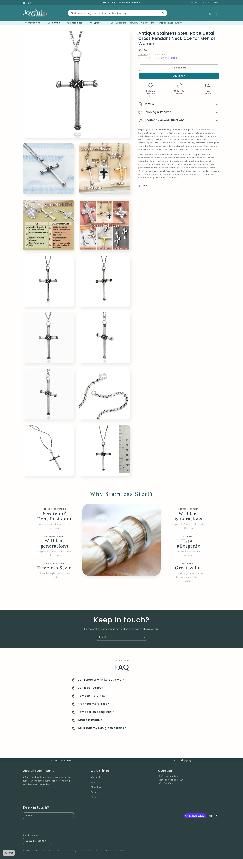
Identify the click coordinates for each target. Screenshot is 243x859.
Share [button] (145, 185)
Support (206, 3)
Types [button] (96, 22)
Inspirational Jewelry (170, 22)
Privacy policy (70, 851)
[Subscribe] (143, 637)
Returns (95, 792)
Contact (215, 3)
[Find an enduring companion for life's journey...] (164, 13)
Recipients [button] (76, 22)
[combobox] (117, 12)
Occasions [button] (34, 22)
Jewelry (134, 22)
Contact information (121, 851)
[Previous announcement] (83, 2)
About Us (96, 777)
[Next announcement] (160, 2)
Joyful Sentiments (38, 851)
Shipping (142, 54)
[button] (216, 13)
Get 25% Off (195, 3)
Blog (93, 797)
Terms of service (86, 851)
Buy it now (179, 75)
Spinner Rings (148, 22)
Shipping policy (102, 851)
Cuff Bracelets (118, 22)
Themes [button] (55, 22)
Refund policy (55, 851)
